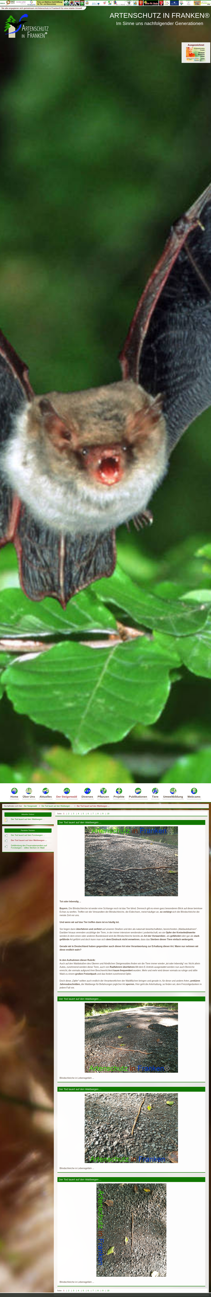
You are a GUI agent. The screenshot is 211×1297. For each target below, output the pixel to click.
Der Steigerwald (66, 796)
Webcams (194, 796)
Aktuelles (45, 796)
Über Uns (29, 796)
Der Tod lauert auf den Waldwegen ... (56, 806)
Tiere (155, 796)
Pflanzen (103, 796)
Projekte (119, 796)
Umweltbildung (173, 796)
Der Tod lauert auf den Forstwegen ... (28, 835)
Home (14, 796)
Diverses (87, 796)
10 (108, 814)
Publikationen (138, 796)
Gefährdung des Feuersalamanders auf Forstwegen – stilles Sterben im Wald (29, 846)
